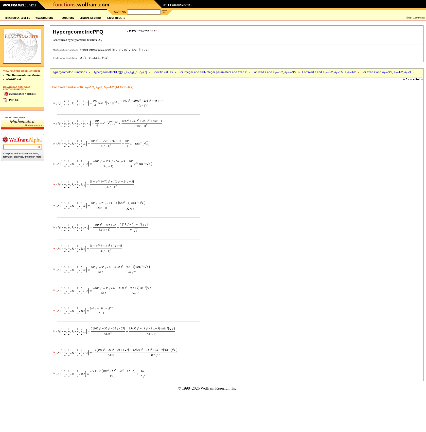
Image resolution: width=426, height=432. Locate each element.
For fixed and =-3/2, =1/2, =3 (386, 72)
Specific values (163, 72)
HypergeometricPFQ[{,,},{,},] (120, 72)
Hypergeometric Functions (69, 72)
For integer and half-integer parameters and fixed (213, 72)
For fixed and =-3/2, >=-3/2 (274, 72)
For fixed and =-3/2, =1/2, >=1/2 (329, 72)
